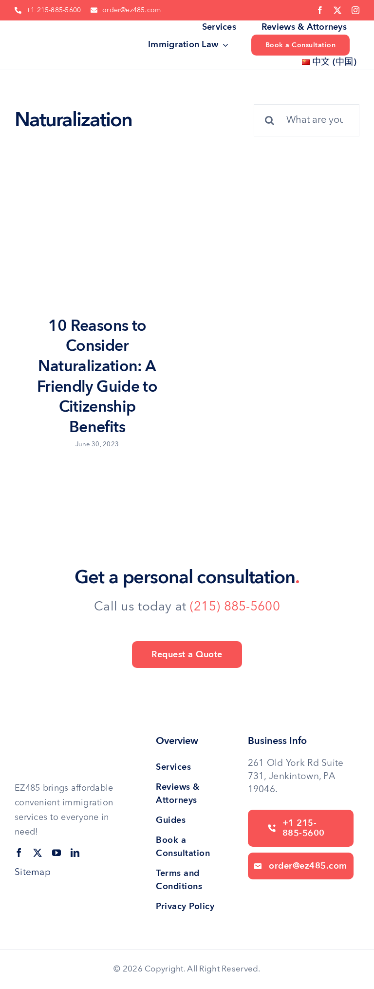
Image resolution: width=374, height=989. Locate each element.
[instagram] (355, 10)
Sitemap (33, 872)
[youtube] (56, 852)
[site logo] (47, 31)
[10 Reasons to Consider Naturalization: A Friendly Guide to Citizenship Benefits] (96, 254)
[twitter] (337, 10)
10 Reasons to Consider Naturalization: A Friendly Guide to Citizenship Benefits (97, 376)
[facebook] (320, 10)
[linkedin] (75, 852)
